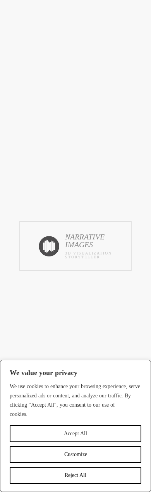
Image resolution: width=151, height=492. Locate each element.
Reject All (75, 475)
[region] (75, 426)
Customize (75, 454)
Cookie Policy (44, 414)
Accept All (75, 433)
